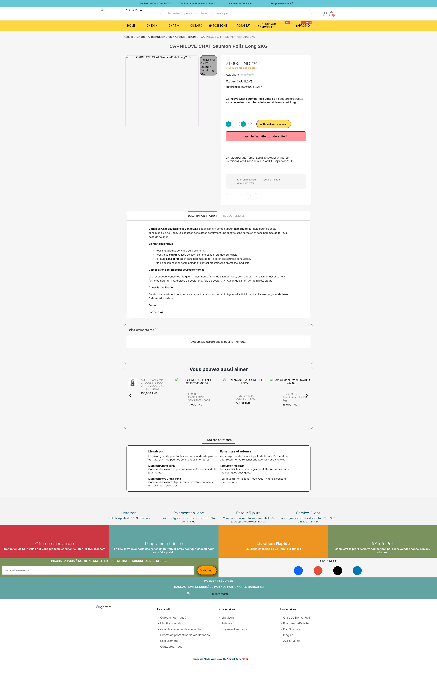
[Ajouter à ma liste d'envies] (250, 124)
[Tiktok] (337, 570)
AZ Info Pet (382, 544)
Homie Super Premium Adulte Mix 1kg (295, 397)
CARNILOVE (244, 81)
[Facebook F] (229, 196)
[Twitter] (237, 196)
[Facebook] (298, 570)
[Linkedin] (357, 570)
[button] (129, 92)
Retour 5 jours (248, 513)
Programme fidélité (164, 544)
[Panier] (331, 13)
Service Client (308, 513)
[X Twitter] (253, 196)
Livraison (129, 513)
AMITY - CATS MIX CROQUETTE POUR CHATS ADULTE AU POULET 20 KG (152, 384)
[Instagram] (318, 570)
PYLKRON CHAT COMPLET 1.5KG (245, 397)
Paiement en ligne (188, 513)
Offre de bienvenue (54, 544)
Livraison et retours (219, 440)
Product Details (233, 215)
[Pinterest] (245, 196)
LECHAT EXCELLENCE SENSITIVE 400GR (199, 397)
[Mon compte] (325, 14)
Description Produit (202, 215)
